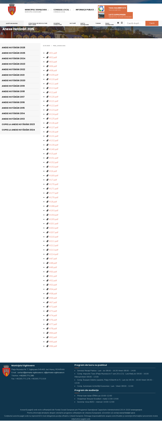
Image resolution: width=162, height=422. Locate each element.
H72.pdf (53, 306)
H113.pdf (53, 88)
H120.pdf (53, 96)
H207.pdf (53, 232)
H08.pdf (53, 70)
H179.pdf (53, 197)
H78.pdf (53, 328)
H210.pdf (53, 236)
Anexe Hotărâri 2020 (13, 80)
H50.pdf (53, 271)
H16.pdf (53, 171)
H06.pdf (53, 66)
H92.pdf (53, 337)
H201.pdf (53, 223)
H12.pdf (53, 92)
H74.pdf (53, 315)
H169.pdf (53, 175)
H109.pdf (53, 74)
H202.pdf (53, 228)
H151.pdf (53, 158)
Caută (152, 23)
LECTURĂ (73, 23)
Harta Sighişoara (84, 24)
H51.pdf (53, 276)
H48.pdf (53, 263)
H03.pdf (53, 61)
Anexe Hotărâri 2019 (13, 86)
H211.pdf (53, 241)
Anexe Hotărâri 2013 (13, 118)
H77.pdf (53, 324)
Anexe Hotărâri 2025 (13, 53)
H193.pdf (53, 210)
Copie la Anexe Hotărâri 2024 (18, 129)
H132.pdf (53, 140)
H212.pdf (53, 245)
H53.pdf (53, 284)
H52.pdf (53, 280)
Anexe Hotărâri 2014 (13, 113)
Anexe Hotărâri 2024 (13, 58)
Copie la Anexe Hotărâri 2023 (18, 124)
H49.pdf (53, 267)
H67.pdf (53, 302)
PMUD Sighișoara (109, 24)
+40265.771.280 (26, 375)
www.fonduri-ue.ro (127, 413)
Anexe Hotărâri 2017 (13, 96)
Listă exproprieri (120, 15)
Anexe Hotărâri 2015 (13, 108)
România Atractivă (58, 24)
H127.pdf (53, 127)
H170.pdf (53, 184)
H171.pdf (53, 188)
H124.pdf (53, 114)
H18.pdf (53, 201)
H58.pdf (53, 293)
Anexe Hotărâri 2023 (13, 64)
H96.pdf (53, 346)
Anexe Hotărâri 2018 (13, 91)
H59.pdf (53, 298)
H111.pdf (53, 83)
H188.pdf (53, 206)
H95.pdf (53, 341)
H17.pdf (53, 179)
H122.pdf (53, 105)
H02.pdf (53, 57)
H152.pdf (53, 162)
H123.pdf (53, 110)
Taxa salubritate (117, 9)
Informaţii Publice (85, 9)
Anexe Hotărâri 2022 (13, 69)
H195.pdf (53, 219)
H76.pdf (53, 319)
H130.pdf (53, 131)
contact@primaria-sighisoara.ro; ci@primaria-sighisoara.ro (40, 372)
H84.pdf (53, 333)
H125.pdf (53, 118)
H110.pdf (53, 79)
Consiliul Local (61, 10)
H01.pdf (53, 53)
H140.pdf (53, 149)
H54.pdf (53, 289)
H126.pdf (53, 123)
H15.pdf (53, 153)
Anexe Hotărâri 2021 (13, 75)
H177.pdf (53, 193)
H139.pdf (53, 144)
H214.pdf (53, 254)
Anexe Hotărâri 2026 (13, 47)
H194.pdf (53, 214)
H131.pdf (53, 136)
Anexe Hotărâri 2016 (13, 102)
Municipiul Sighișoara (36, 10)
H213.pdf (53, 249)
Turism (98, 23)
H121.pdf (53, 101)
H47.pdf (53, 258)
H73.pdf (53, 311)
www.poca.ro (136, 409)
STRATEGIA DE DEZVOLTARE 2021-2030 (37, 24)
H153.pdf (53, 166)
